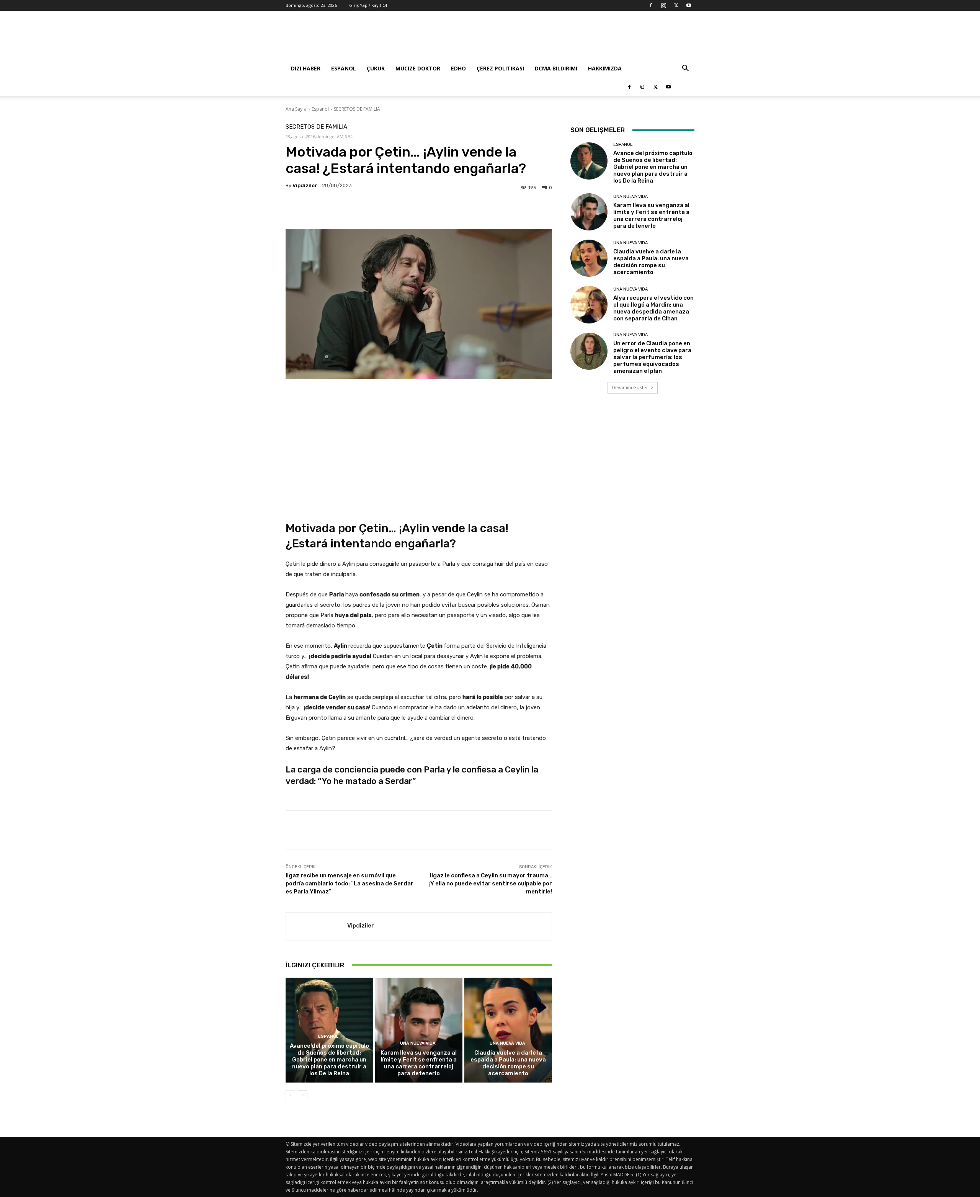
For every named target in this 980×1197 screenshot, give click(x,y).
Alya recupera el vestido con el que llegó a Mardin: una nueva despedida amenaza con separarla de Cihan (653, 308)
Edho (458, 68)
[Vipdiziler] (317, 926)
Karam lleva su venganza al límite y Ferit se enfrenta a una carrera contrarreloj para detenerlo (419, 1063)
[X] (676, 5)
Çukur (376, 68)
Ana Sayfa (296, 109)
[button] (685, 69)
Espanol (343, 68)
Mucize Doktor (417, 68)
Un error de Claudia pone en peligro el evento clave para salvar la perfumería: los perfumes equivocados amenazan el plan (652, 357)
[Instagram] (663, 5)
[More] (515, 209)
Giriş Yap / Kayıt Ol (368, 5)
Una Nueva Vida (418, 1043)
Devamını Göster (630, 387)
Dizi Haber (305, 68)
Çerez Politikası (500, 68)
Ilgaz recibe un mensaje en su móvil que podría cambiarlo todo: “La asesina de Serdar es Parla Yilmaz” (349, 883)
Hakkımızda (605, 68)
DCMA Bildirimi (556, 68)
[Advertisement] (555, 38)
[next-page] (302, 1095)
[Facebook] (651, 5)
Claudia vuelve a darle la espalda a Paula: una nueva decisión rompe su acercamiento (508, 1063)
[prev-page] (290, 1095)
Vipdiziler (304, 185)
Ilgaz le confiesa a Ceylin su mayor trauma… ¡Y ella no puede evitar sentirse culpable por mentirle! (490, 883)
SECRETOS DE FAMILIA (357, 109)
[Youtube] (688, 5)
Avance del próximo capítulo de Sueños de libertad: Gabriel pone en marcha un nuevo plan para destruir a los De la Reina (329, 1059)
